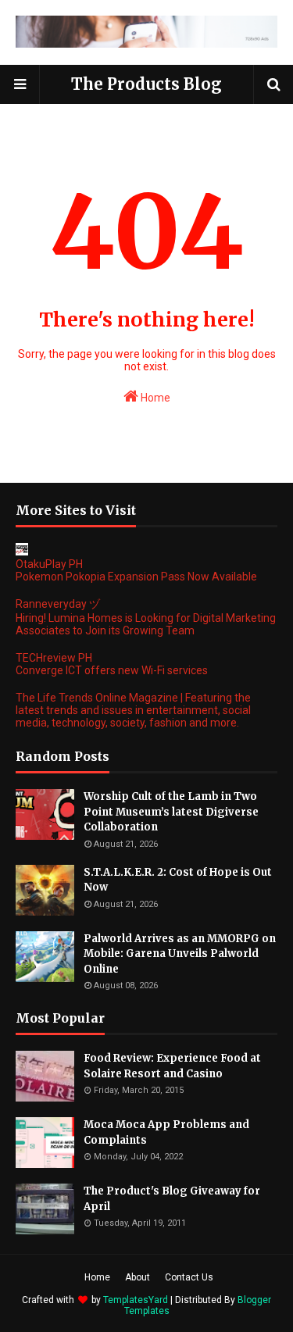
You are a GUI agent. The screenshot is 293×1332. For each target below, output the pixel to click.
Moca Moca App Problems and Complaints (166, 1132)
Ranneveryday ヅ (58, 604)
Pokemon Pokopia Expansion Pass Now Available (136, 576)
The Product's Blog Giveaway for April (172, 1198)
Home (154, 397)
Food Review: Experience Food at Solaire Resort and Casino (172, 1066)
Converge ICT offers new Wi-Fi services (112, 670)
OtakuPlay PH (49, 564)
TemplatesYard (135, 1300)
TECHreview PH (54, 658)
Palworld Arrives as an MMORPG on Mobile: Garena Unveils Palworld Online (180, 954)
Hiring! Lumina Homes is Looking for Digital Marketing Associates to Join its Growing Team (146, 624)
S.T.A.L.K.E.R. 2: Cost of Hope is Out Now (178, 880)
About (137, 1277)
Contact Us (189, 1277)
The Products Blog (146, 84)
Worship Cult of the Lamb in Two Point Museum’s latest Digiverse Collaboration (171, 812)
